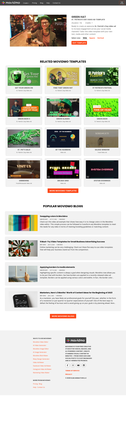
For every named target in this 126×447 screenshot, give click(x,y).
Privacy (68, 374)
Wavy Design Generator (41, 359)
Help (48, 3)
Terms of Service (72, 371)
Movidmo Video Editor (40, 342)
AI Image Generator (40, 352)
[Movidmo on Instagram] (73, 365)
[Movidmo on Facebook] (67, 365)
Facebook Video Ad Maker (42, 366)
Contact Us (56, 3)
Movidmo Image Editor (41, 349)
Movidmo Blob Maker (40, 356)
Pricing (34, 3)
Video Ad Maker (38, 362)
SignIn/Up (122, 2)
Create (25, 3)
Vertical (100, 38)
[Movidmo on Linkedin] (84, 365)
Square (92, 38)
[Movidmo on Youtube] (78, 365)
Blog (41, 3)
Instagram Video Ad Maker (42, 369)
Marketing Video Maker (41, 373)
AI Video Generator (39, 345)
